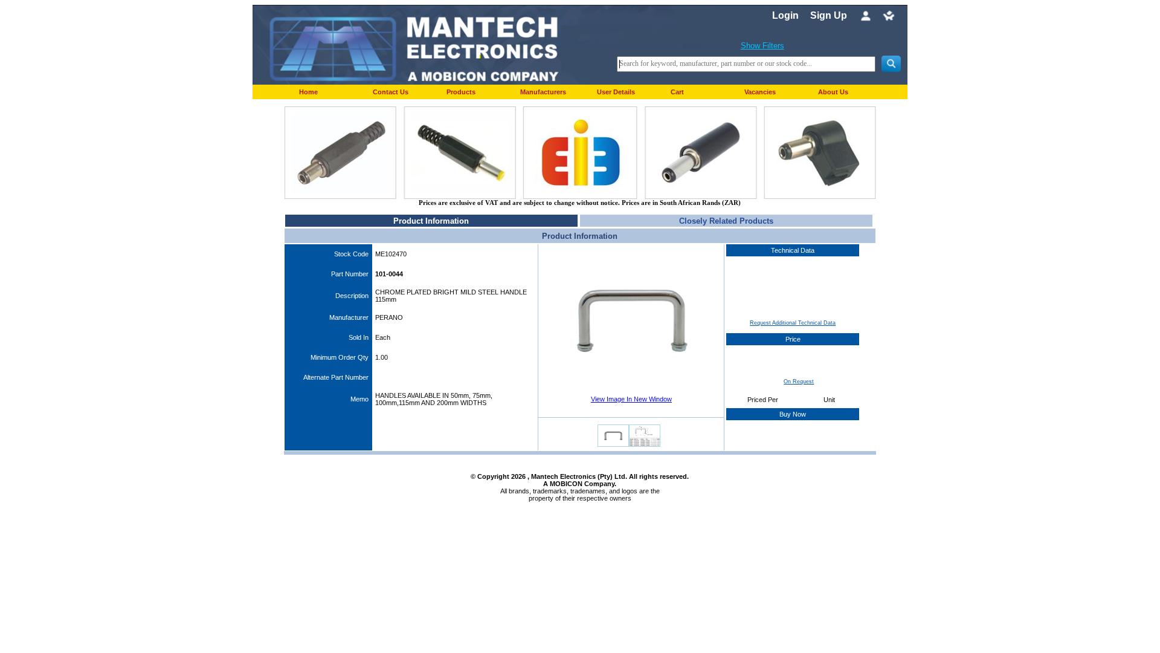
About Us (833, 92)
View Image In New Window (631, 399)
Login (785, 15)
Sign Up (828, 15)
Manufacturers (543, 92)
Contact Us (390, 92)
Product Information (431, 221)
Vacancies (760, 92)
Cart (677, 92)
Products (460, 92)
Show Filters (762, 45)
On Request (799, 381)
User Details (616, 92)
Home (308, 92)
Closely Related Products (726, 221)
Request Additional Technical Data (793, 323)
